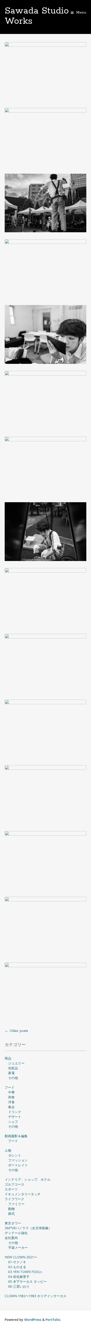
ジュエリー (16, 1063)
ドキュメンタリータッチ (23, 1194)
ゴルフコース (14, 1184)
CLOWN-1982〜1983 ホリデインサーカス (35, 1296)
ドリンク (14, 1112)
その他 (13, 1078)
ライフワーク (14, 1199)
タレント (14, 1155)
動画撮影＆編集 (16, 1136)
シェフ (13, 1121)
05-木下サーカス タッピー (27, 1281)
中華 (11, 1092)
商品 (8, 1058)
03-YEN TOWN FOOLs (25, 1271)
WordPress (32, 1319)
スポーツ (11, 1189)
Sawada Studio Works (37, 16)
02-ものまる (17, 1267)
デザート (14, 1116)
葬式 (11, 1213)
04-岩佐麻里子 (18, 1276)
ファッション (18, 1160)
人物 (8, 1150)
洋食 (11, 1102)
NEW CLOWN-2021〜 (21, 1257)
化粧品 (13, 1068)
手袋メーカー (18, 1247)
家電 (11, 1073)
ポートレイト (18, 1165)
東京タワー (13, 1223)
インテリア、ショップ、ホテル (27, 1179)
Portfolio (53, 1319)
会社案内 (11, 1238)
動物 (11, 1208)
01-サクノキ (17, 1262)
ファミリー (16, 1204)
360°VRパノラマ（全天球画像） (28, 1228)
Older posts (16, 1031)
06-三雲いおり (18, 1286)
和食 (11, 1097)
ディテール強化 (16, 1233)
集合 (11, 1107)
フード (9, 1087)
